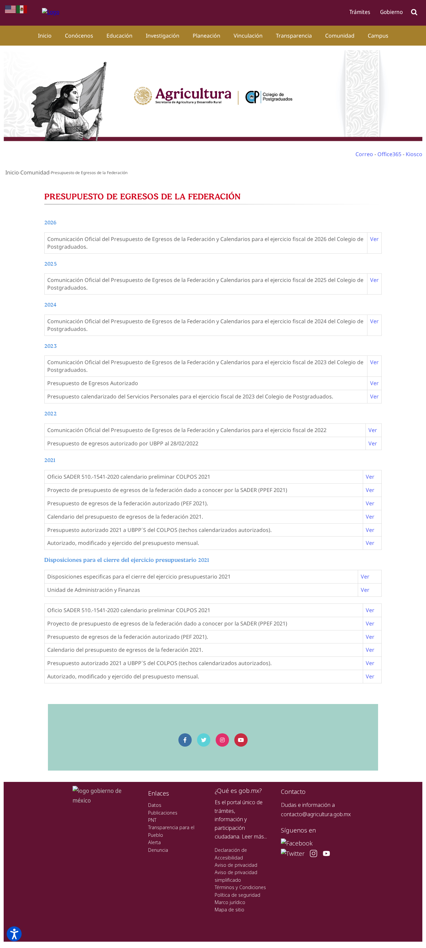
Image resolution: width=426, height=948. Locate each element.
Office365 (389, 154)
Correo (364, 154)
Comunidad (339, 35)
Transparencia (294, 35)
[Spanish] (22, 8)
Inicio (45, 35)
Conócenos (79, 35)
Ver (374, 239)
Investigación (162, 35)
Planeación (206, 35)
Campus (378, 35)
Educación (119, 35)
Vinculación (248, 35)
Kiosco (414, 154)
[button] (14, 933)
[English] (10, 8)
